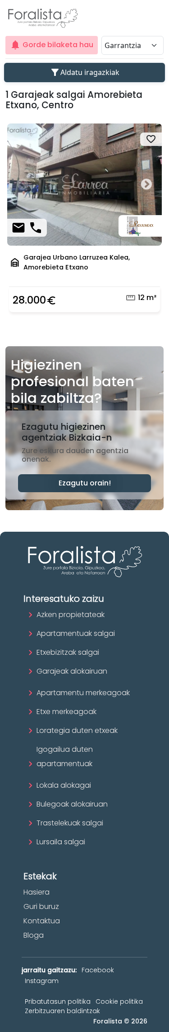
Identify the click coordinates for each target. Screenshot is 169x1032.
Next (146, 184)
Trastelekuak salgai (70, 823)
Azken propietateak (71, 614)
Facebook (98, 970)
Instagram (42, 980)
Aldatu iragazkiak (84, 72)
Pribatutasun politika (58, 1001)
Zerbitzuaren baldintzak (62, 1010)
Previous (22, 184)
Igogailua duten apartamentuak (65, 756)
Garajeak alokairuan (72, 671)
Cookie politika (119, 1001)
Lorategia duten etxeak (77, 730)
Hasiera (36, 892)
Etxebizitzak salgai (68, 652)
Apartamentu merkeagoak (83, 693)
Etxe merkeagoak (66, 711)
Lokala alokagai (64, 785)
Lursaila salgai (61, 842)
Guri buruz (41, 906)
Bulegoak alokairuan (72, 804)
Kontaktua (41, 921)
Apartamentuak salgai (76, 633)
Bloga (33, 935)
